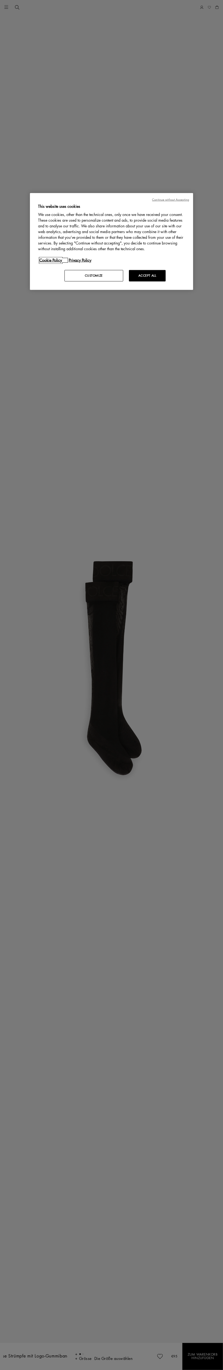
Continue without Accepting (170, 199)
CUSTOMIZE (94, 275)
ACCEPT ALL (147, 275)
